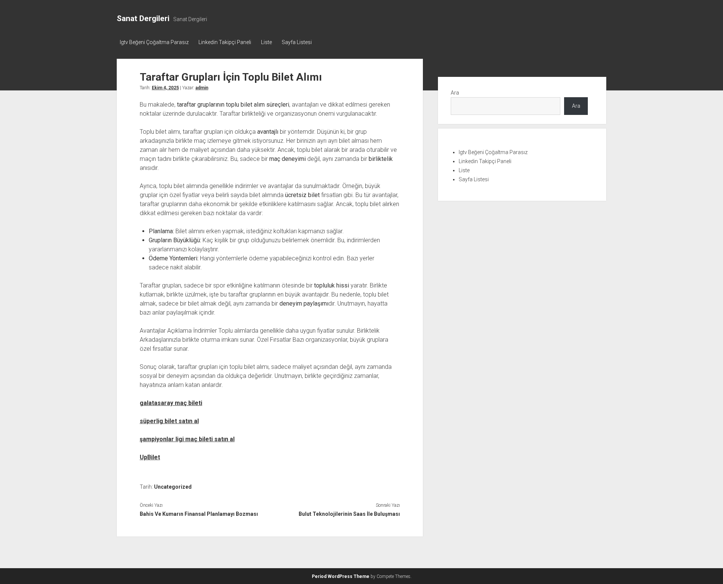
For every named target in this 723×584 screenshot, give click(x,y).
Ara (455, 93)
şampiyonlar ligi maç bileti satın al (187, 439)
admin (201, 87)
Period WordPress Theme (340, 576)
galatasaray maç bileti (171, 403)
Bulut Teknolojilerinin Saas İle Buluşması (349, 514)
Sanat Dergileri (143, 18)
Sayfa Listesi (297, 42)
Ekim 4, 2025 (165, 87)
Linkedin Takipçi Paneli (224, 42)
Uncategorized (173, 487)
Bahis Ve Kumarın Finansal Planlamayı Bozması (199, 514)
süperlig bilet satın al (169, 421)
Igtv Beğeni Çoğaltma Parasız (154, 42)
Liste (266, 42)
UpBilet (150, 457)
